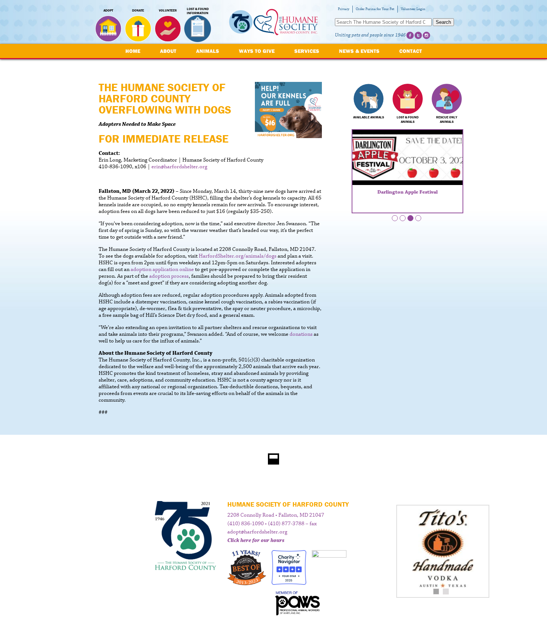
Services (306, 51)
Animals (207, 51)
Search (443, 22)
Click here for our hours (255, 540)
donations (301, 334)
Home (132, 51)
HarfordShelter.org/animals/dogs (237, 256)
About (168, 51)
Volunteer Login (413, 9)
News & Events (359, 51)
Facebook (410, 35)
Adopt (108, 10)
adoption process (169, 276)
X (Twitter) (418, 35)
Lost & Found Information (198, 11)
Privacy (343, 9)
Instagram (426, 35)
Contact (410, 51)
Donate (138, 10)
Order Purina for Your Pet (375, 9)
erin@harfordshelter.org (179, 166)
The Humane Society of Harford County (273, 22)
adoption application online (162, 269)
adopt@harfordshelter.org (257, 532)
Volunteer (168, 10)
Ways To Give (257, 51)
